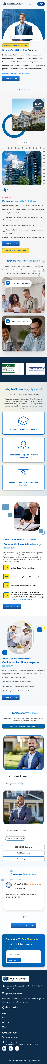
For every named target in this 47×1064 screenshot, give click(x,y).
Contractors (14, 948)
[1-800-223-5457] (3, 1037)
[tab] (23, 726)
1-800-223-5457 (12, 1037)
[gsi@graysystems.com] (3, 993)
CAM (11, 944)
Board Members (26, 944)
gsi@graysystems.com (14, 994)
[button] (17, 90)
